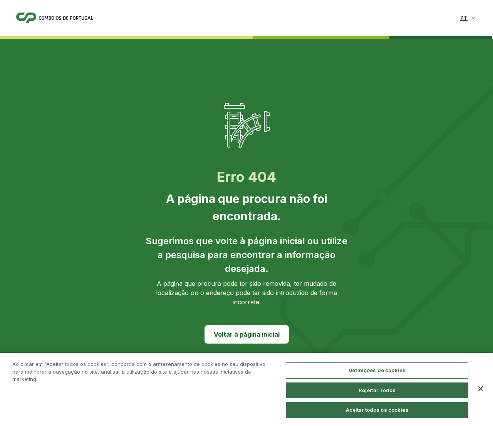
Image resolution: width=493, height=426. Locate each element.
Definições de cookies (377, 370)
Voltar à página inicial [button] (247, 334)
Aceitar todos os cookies (377, 410)
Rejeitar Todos (377, 390)
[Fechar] (480, 388)
